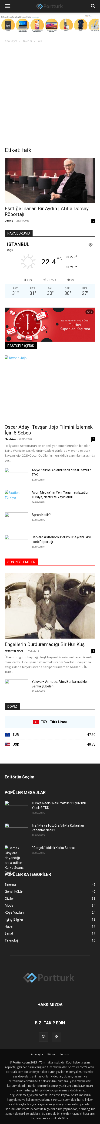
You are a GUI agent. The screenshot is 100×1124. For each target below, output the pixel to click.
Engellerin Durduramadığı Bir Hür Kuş (45, 644)
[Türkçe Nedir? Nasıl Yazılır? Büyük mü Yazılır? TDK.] (16, 809)
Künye (51, 1054)
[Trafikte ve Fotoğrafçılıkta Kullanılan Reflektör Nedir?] (16, 831)
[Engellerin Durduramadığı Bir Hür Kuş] (50, 606)
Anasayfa (37, 1054)
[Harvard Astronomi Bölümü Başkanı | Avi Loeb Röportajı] (16, 543)
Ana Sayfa (11, 41)
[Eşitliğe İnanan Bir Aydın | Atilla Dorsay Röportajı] (50, 180)
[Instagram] (43, 1037)
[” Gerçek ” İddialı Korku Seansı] (16, 860)
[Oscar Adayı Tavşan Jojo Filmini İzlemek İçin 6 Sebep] (50, 388)
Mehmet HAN (14, 650)
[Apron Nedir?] (16, 520)
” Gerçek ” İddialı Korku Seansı (53, 848)
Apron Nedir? (41, 515)
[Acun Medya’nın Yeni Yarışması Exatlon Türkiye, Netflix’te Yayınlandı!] (16, 498)
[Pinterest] (56, 1037)
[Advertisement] (50, 96)
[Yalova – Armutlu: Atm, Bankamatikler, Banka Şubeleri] (16, 687)
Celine (9, 220)
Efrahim (10, 439)
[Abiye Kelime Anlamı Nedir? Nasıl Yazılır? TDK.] (16, 476)
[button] (7, 6)
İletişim (64, 1054)
